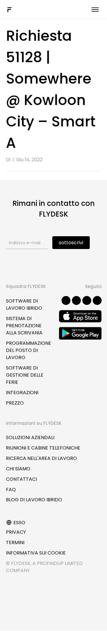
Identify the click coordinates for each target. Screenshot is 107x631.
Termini (15, 542)
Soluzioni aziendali (30, 437)
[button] (66, 300)
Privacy (16, 532)
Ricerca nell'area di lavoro (41, 458)
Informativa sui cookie (36, 552)
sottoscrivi (71, 242)
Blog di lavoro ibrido (34, 499)
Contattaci (21, 479)
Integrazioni (22, 392)
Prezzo (15, 403)
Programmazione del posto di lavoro (28, 350)
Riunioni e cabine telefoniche (43, 447)
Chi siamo (18, 468)
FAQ (11, 489)
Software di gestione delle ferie (24, 375)
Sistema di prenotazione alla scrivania (24, 325)
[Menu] (95, 9)
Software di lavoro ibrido (24, 304)
